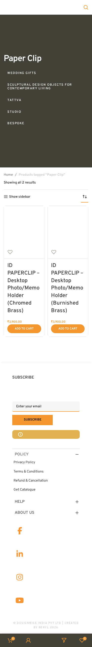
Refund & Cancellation (30, 481)
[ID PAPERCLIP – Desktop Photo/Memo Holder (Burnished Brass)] (68, 226)
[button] (24, 328)
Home (8, 175)
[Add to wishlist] (10, 252)
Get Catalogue (24, 490)
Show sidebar (19, 197)
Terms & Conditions (28, 472)
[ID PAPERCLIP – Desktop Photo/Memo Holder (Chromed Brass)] (24, 226)
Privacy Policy (24, 462)
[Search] (86, 7)
